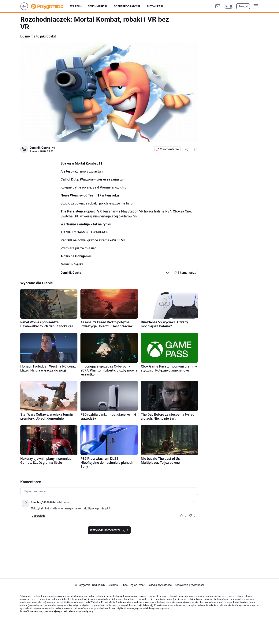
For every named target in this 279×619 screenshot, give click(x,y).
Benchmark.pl (98, 6)
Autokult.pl (155, 6)
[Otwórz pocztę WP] (218, 6)
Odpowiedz (38, 515)
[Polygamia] (50, 6)
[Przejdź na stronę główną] (24, 9)
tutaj (91, 611)
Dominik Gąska (39, 148)
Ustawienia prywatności (189, 584)
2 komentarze (169, 149)
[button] (228, 6)
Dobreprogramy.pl (127, 6)
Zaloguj (243, 6)
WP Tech (76, 6)
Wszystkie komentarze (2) (107, 530)
